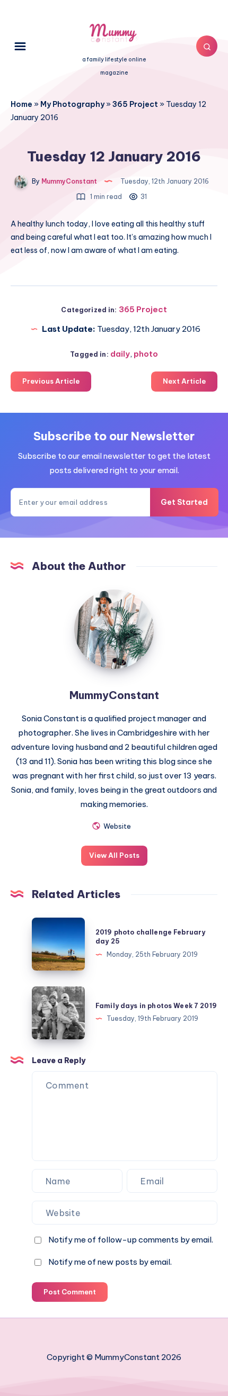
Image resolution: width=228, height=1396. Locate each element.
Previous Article (51, 381)
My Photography (72, 104)
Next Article (184, 381)
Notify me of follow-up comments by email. (130, 1240)
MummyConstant (114, 695)
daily (120, 354)
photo (146, 354)
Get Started (184, 502)
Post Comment (69, 1292)
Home (21, 104)
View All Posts (114, 855)
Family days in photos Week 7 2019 (156, 1006)
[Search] (206, 46)
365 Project (135, 104)
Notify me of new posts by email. (110, 1262)
